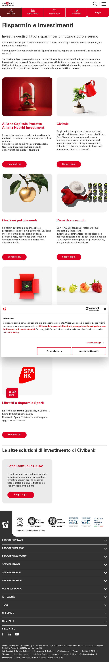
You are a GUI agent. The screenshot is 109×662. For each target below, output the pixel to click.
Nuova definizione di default (83, 654)
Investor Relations (23, 651)
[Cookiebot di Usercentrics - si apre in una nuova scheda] (87, 309)
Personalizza (53, 351)
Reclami (50, 651)
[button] (11, 12)
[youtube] (17, 634)
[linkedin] (9, 634)
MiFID (93, 651)
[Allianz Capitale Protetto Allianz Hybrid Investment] (40, 163)
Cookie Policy (12, 332)
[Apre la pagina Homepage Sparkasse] (8, 4)
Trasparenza (39, 651)
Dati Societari (7, 651)
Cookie (85, 651)
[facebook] (3, 634)
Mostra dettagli (94, 342)
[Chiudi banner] (105, 309)
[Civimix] (95, 163)
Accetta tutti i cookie (89, 351)
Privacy (76, 651)
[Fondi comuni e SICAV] (27, 481)
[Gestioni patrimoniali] (40, 256)
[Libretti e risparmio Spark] (40, 434)
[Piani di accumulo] (95, 256)
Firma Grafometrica (22, 654)
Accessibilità (7, 658)
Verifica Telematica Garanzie (27, 658)
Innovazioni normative (60, 654)
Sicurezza (6, 654)
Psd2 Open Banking (41, 654)
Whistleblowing (63, 651)
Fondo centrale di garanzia (52, 658)
